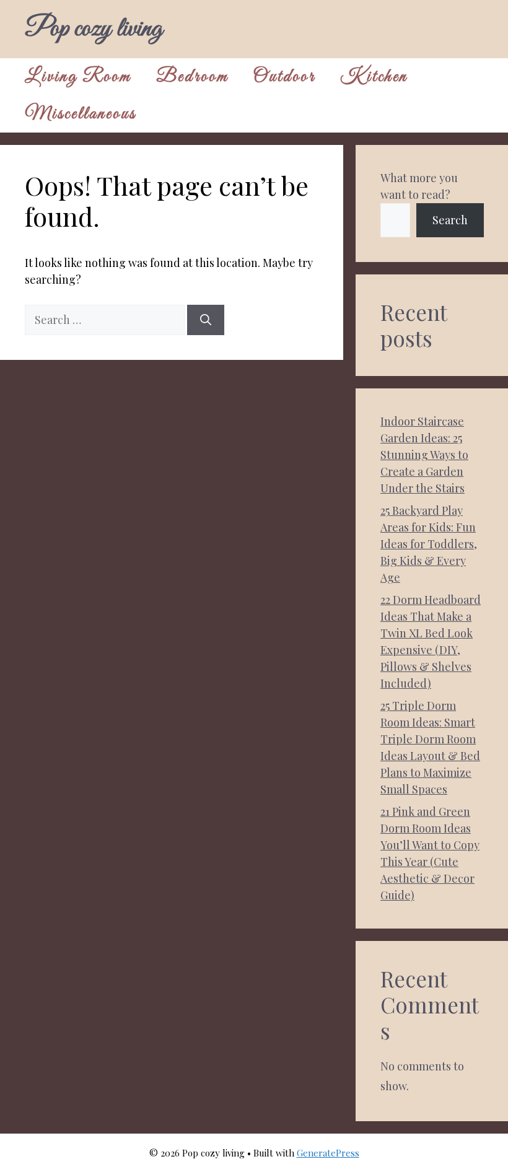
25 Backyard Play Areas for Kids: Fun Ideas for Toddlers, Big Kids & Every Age (428, 544)
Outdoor (284, 77)
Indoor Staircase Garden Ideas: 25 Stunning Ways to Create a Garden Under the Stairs (424, 455)
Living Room (78, 77)
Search (450, 219)
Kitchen (374, 77)
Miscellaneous (80, 114)
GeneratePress (328, 1153)
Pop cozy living (93, 29)
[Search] (205, 320)
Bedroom (192, 77)
